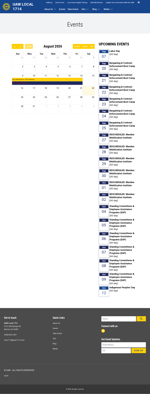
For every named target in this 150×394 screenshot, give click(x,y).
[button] (141, 318)
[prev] (15, 46)
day (91, 46)
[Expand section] (55, 9)
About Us (48, 9)
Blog (94, 9)
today (28, 46)
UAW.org (49, 2)
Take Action (72, 9)
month (77, 46)
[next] (20, 46)
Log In (6, 375)
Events (62, 9)
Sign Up (138, 350)
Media (106, 9)
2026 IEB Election (96, 2)
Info (83, 9)
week (85, 46)
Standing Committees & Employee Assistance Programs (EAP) (121, 209)
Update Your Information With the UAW (120, 2)
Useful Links (59, 2)
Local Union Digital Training (77, 2)
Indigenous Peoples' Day (122, 287)
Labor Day (114, 51)
